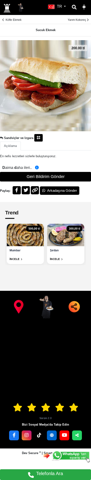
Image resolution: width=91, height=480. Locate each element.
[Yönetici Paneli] (84, 6)
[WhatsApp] (66, 455)
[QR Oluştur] (38, 138)
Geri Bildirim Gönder (46, 176)
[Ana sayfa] (7, 8)
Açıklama (10, 146)
